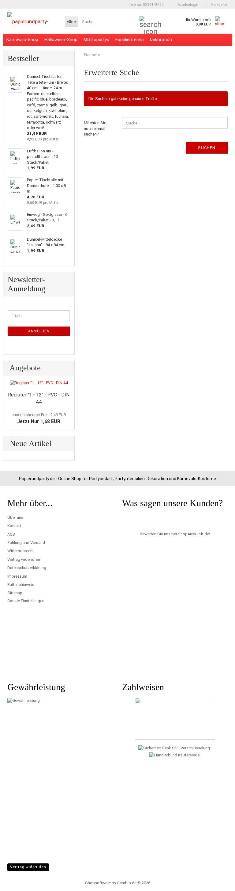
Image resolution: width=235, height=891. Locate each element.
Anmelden (39, 331)
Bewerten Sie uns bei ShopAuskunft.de (174, 534)
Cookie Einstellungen (25, 600)
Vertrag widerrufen (23, 559)
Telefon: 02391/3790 (146, 4)
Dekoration (161, 39)
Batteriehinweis (20, 584)
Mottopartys (96, 39)
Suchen (206, 147)
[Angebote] (67, 368)
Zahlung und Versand (26, 542)
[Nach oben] (218, 881)
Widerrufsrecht (20, 551)
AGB (11, 534)
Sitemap (14, 593)
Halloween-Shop (60, 39)
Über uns (15, 517)
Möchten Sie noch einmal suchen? (95, 128)
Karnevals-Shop (22, 39)
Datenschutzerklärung (26, 567)
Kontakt (14, 525)
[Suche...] (145, 21)
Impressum (17, 576)
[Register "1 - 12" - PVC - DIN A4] (39, 383)
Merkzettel (218, 4)
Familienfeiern (129, 39)
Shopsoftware (98, 883)
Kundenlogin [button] (187, 4)
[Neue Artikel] (67, 443)
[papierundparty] (31, 21)
